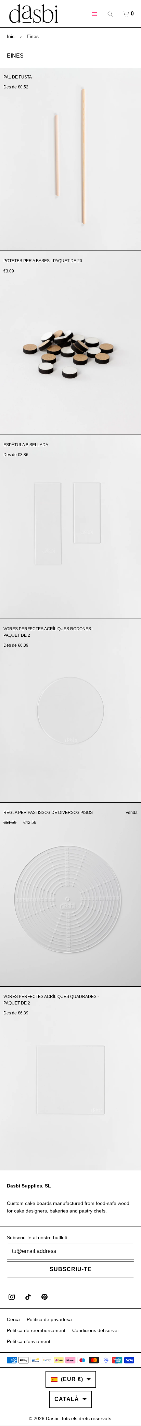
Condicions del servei (95, 1330)
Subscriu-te (71, 1269)
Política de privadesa (49, 1319)
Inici (11, 36)
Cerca (13, 1319)
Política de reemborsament (36, 1330)
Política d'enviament (28, 1341)
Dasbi (52, 1418)
